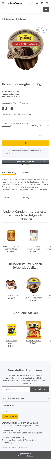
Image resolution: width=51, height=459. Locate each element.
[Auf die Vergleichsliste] (37, 30)
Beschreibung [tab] (9, 172)
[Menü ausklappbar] (3, 1)
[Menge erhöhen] (46, 135)
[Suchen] (46, 9)
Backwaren (15, 94)
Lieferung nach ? (10, 416)
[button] (37, 2)
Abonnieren (40, 389)
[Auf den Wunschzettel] (44, 30)
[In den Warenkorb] (25, 143)
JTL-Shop (30, 456)
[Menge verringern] (5, 135)
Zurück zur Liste (9, 19)
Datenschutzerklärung (15, 378)
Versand (31, 114)
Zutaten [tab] (24, 172)
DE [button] (29, 2)
